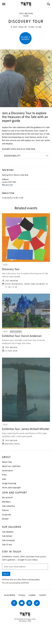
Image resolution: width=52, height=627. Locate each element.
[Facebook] (14, 603)
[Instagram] (29, 603)
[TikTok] (37, 603)
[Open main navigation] (10, 4)
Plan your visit (7, 185)
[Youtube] (22, 603)
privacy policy (34, 579)
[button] (48, 4)
